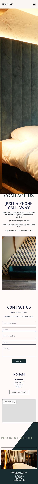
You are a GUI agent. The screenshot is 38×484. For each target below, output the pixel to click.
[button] (34, 4)
